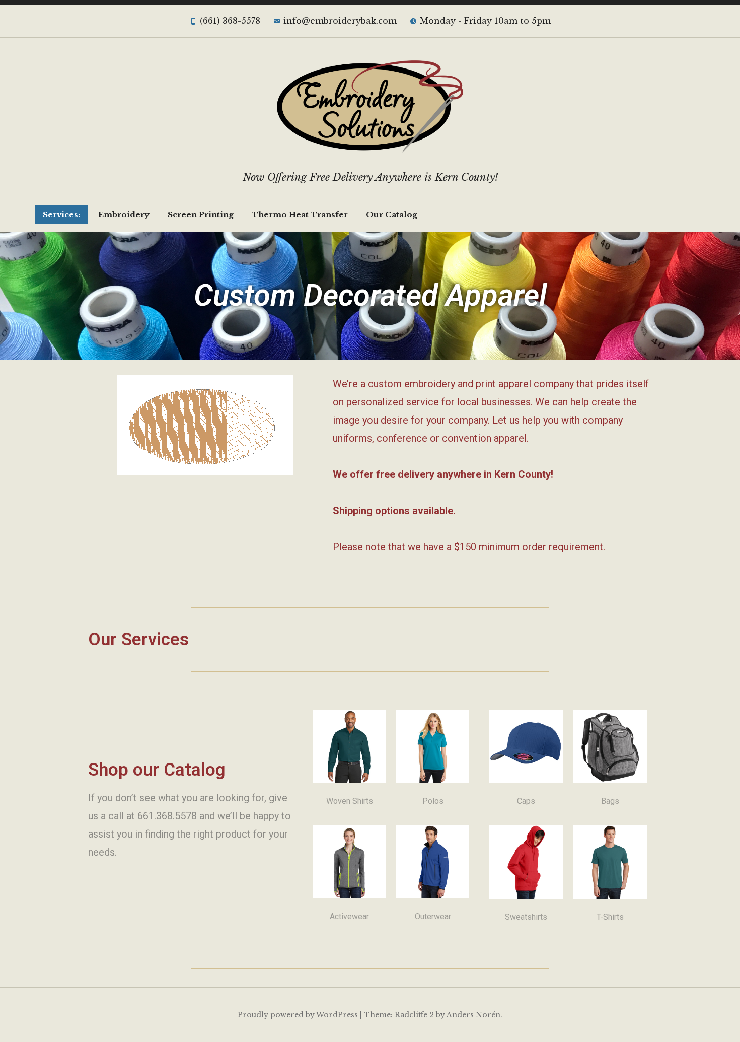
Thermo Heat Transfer (300, 214)
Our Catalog (391, 214)
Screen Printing (201, 214)
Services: (61, 214)
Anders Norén (473, 1014)
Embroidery (124, 214)
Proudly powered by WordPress (298, 1014)
